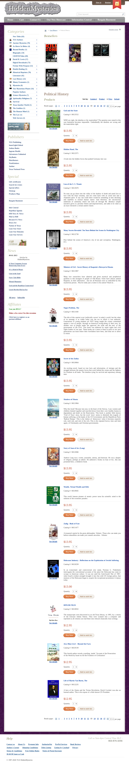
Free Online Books (32, 751)
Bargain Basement (16, 201)
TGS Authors (18, 40)
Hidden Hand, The (71, 149)
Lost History (54, 30)
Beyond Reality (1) (20, 50)
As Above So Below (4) (21, 46)
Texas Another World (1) (22, 105)
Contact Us (35, 19)
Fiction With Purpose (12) (23, 66)
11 (85, 106)
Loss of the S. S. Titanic (73, 184)
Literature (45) (18, 76)
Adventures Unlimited (17, 154)
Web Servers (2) (19, 118)
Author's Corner (13, 748)
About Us (21, 744)
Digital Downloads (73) (21, 63)
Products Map (14, 194)
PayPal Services (61, 744)
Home (10, 19)
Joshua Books (14, 148)
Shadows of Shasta (71, 399)
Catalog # (93, 99)
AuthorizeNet (47, 744)
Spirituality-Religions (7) (22, 98)
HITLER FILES (70, 605)
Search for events (15, 185)
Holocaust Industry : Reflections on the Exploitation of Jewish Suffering (91, 560)
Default (116, 99)
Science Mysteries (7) (21, 95)
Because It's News (15, 220)
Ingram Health (14, 151)
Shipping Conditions (30, 748)
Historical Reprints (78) (22, 72)
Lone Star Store (15, 229)
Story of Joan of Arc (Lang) (74, 448)
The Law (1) (17, 115)
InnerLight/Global (16, 145)
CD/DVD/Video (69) (20, 56)
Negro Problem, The (71, 308)
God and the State (71, 111)
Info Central (13, 208)
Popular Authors (19, 92)
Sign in (98, 3)
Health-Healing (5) (20, 69)
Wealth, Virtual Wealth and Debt (76, 487)
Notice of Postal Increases (52, 751)
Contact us (11, 744)
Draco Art (13, 223)
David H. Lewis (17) (20, 59)
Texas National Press (17, 169)
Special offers (14, 188)
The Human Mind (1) (21, 111)
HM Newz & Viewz (16, 214)
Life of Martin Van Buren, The (75, 681)
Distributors (13, 160)
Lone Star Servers (16, 235)
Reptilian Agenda (15, 211)
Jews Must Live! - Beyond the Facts (77, 644)
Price (110, 99)
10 (82, 106)
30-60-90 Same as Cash (15, 754)
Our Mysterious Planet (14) (23, 89)
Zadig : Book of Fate (71, 524)
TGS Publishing (15, 142)
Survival (16, 102)
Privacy (75, 748)
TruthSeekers (14, 163)
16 (101, 106)
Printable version (113, 29)
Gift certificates (15, 182)
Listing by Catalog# (61, 748)
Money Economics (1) (21, 82)
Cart (21, 19)
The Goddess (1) (19, 108)
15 (98, 106)
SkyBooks (12, 157)
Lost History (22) (19, 79)
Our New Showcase (56, 19)
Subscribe (21, 298)
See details (53, 129)
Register (108, 3)
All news (12, 298)
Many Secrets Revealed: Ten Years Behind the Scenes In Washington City (91, 230)
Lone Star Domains (16, 232)
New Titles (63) (18, 36)
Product (102, 99)
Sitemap (12, 191)
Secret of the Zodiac (71, 359)
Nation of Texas (15, 226)
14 (94, 106)
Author (11, 166)
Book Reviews (75, 744)
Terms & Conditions (14, 751)
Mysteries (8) (18, 85)
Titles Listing (46, 748)
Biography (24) (18, 53)
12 (88, 106)
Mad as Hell (13, 217)
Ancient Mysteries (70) (21, 43)
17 (104, 106)
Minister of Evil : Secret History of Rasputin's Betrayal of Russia (88, 267)
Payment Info (33, 744)
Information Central (82, 19)
